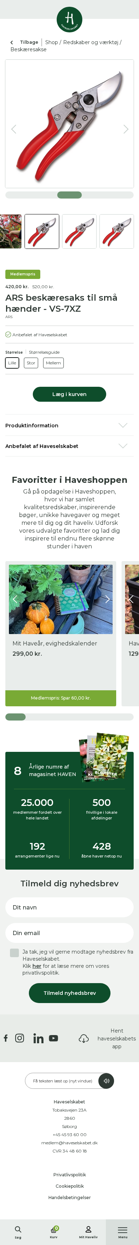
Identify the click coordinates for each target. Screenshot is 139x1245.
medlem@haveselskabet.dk (69, 1142)
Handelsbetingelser (69, 1197)
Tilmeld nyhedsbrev (69, 993)
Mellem (53, 362)
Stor (31, 362)
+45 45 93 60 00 (70, 1134)
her (36, 966)
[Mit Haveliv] (88, 1228)
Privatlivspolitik (69, 1174)
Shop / (53, 42)
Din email (26, 933)
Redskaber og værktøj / (92, 42)
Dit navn (24, 907)
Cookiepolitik (70, 1186)
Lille (12, 362)
